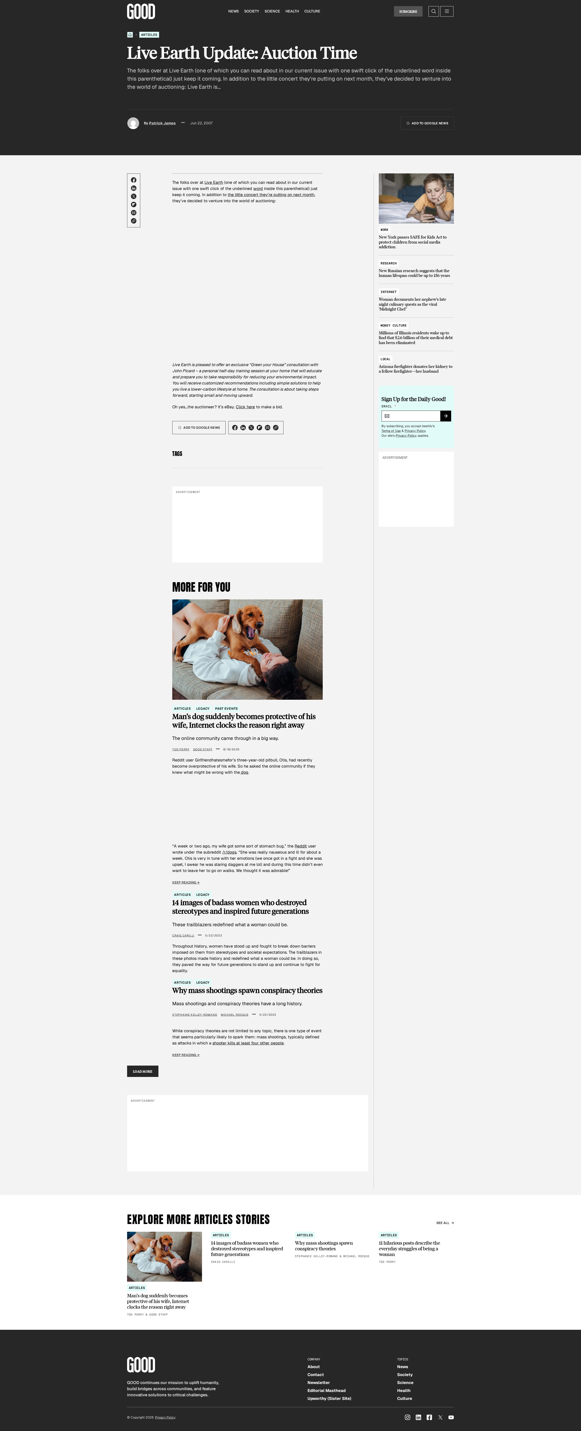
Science (272, 11)
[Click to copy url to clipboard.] (133, 221)
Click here (245, 406)
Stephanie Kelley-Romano (194, 1015)
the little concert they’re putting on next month (271, 194)
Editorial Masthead (327, 1390)
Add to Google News (430, 123)
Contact (316, 1374)
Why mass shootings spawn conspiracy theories (247, 990)
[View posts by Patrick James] (133, 123)
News (233, 11)
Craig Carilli (183, 935)
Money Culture (394, 325)
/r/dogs (229, 852)
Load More (143, 1071)
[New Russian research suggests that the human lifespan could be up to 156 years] (416, 267)
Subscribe (408, 11)
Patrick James (162, 123)
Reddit (301, 846)
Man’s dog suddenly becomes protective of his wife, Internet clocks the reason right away (244, 720)
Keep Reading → (185, 882)
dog (244, 772)
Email (389, 406)
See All (443, 1223)
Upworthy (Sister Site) (329, 1398)
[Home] (130, 35)
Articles (149, 35)
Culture (312, 11)
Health (292, 11)
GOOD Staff (202, 749)
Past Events (226, 709)
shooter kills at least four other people (248, 1043)
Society (251, 11)
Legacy (203, 709)
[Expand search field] (433, 11)
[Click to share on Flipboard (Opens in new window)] (133, 204)
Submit (447, 417)
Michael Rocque (235, 1015)
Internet (389, 292)
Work (385, 230)
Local (386, 359)
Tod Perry (181, 749)
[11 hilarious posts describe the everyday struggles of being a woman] (416, 1248)
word (258, 188)
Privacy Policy (415, 431)
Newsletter (319, 1382)
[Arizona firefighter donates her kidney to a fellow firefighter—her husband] (416, 363)
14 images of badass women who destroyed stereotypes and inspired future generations (240, 907)
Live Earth (213, 182)
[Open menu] (446, 11)
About (314, 1366)
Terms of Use (391, 431)
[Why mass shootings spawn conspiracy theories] (332, 1245)
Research (389, 263)
